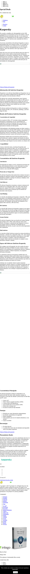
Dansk (4, 521)
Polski (4, 515)
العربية (4, 505)
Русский (5, 508)
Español (5, 498)
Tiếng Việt (5, 512)
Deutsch (5, 496)
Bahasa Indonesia (7, 510)
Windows (5, 20)
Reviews (5, 24)
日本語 (5, 517)
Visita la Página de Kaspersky (7, 87)
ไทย (4, 504)
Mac (4, 21)
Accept (15, 572)
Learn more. (15, 569)
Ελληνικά (5, 507)
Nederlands (6, 514)
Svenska (5, 520)
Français (5, 499)
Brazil (4, 522)
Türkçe (5, 511)
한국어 (5, 524)
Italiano (5, 501)
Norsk (4, 518)
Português (5, 502)
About (4, 25)
